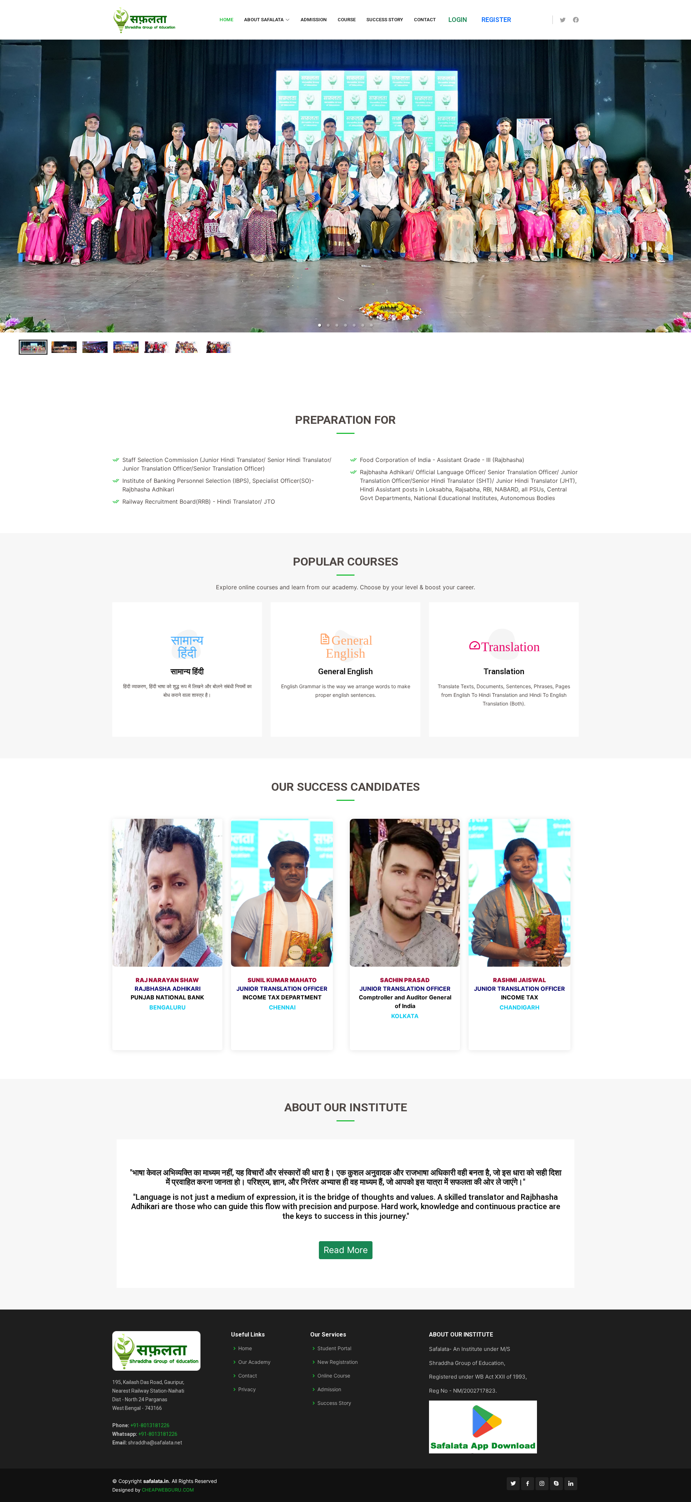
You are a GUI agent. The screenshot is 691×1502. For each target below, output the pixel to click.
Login (457, 19)
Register (496, 19)
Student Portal (334, 1348)
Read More (346, 1250)
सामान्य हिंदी (187, 671)
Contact (425, 19)
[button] (319, 325)
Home (226, 19)
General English (345, 671)
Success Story (384, 19)
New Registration (337, 1362)
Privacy (247, 1389)
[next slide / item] (686, 177)
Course (347, 19)
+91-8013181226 (150, 1425)
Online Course (333, 1375)
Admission (314, 19)
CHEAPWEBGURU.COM (168, 1490)
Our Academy (254, 1362)
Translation (503, 671)
